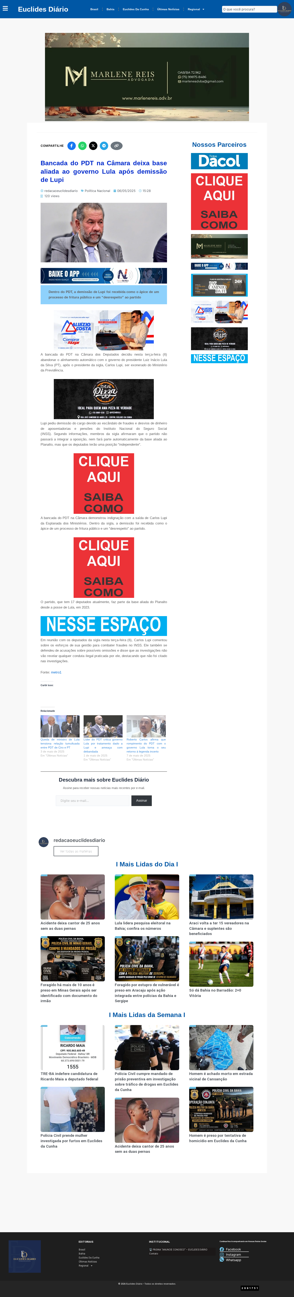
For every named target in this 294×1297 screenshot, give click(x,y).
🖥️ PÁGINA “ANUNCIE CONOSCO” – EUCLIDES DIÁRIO (178, 1249)
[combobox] (249, 9)
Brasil (94, 9)
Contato (153, 1253)
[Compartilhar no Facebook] (71, 146)
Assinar (141, 800)
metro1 (56, 672)
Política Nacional (97, 191)
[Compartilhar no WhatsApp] (82, 146)
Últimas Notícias (168, 9)
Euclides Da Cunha (136, 9)
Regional (194, 9)
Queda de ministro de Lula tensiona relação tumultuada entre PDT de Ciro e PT (60, 743)
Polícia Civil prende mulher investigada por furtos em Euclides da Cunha (71, 1140)
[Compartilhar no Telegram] (104, 146)
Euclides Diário (43, 9)
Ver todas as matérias (76, 851)
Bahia (110, 9)
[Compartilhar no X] (93, 146)
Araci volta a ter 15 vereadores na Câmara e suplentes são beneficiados (219, 928)
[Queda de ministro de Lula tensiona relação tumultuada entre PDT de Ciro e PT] (60, 726)
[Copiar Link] (117, 146)
